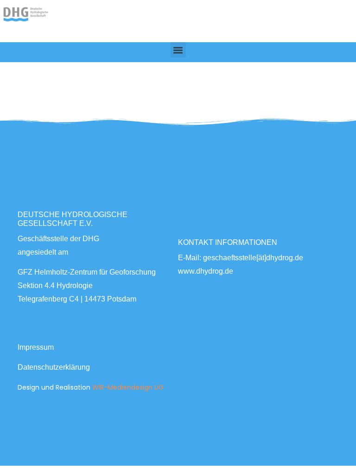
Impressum (36, 347)
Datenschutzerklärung (54, 367)
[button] (178, 50)
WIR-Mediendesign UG (128, 387)
